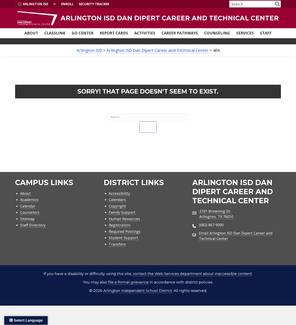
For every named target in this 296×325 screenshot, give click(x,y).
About (31, 33)
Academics (29, 199)
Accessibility (119, 193)
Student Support (123, 237)
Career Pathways (179, 33)
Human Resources (124, 218)
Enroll (67, 4)
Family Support (122, 212)
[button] (277, 4)
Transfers (117, 244)
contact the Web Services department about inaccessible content (192, 274)
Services (245, 33)
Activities (144, 33)
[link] (148, 18)
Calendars (117, 199)
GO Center (82, 33)
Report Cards (114, 33)
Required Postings (124, 231)
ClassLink (54, 33)
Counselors (29, 212)
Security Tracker (94, 4)
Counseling (217, 33)
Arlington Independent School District (137, 291)
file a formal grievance (128, 282)
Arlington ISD (35, 4)
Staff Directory (33, 225)
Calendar (27, 206)
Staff (266, 33)
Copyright (117, 206)
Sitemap (27, 218)
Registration (119, 225)
